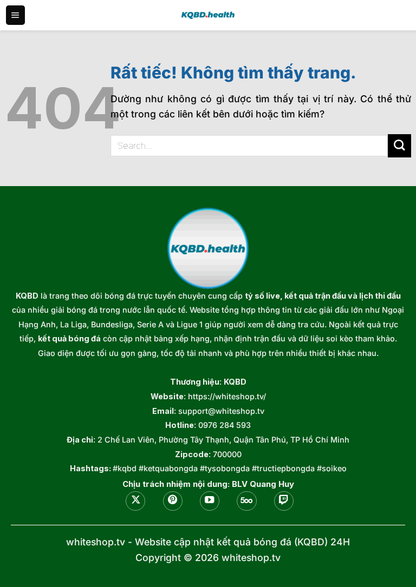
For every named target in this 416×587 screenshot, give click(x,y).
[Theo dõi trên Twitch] (284, 501)
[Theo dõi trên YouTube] (209, 501)
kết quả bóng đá (69, 338)
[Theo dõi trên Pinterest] (173, 501)
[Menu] (15, 15)
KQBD (27, 295)
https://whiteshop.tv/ (227, 396)
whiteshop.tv (95, 542)
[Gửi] (399, 145)
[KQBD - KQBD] (208, 15)
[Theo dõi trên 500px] (246, 501)
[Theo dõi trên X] (135, 501)
